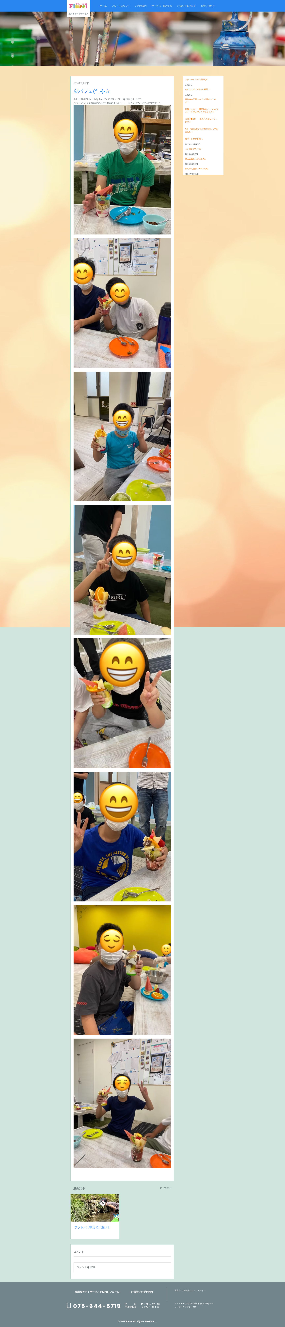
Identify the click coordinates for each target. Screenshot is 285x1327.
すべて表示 (165, 1188)
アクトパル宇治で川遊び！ (92, 1227)
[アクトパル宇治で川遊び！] (95, 1208)
